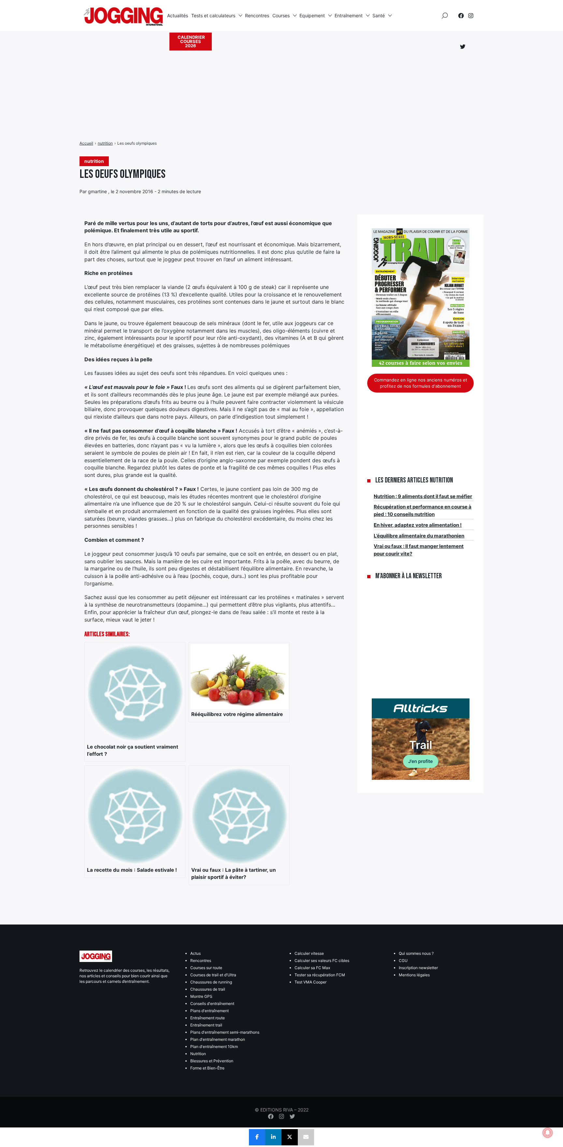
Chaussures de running (211, 982)
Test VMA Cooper (310, 982)
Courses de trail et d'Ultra (213, 974)
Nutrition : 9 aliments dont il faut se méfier (423, 496)
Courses (281, 15)
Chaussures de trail (207, 989)
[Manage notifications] (547, 1132)
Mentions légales (414, 974)
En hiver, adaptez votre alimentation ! (418, 525)
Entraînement (349, 15)
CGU (403, 960)
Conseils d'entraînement (212, 1003)
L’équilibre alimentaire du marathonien (419, 536)
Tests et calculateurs (213, 15)
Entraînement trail (206, 1025)
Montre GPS (201, 996)
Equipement (312, 15)
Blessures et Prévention (211, 1060)
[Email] (306, 1137)
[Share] (257, 1137)
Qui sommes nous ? (416, 953)
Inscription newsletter (418, 967)
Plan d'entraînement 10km (214, 1046)
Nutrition (198, 1053)
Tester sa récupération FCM (320, 974)
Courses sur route (206, 967)
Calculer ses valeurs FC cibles (322, 960)
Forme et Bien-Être (207, 1068)
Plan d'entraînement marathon (217, 1039)
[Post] (290, 1137)
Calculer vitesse (309, 953)
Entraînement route (207, 1017)
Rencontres (257, 15)
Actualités (177, 15)
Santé (378, 15)
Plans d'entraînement (209, 1010)
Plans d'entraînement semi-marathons (224, 1032)
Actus (195, 953)
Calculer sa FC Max (312, 967)
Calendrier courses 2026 (191, 41)
